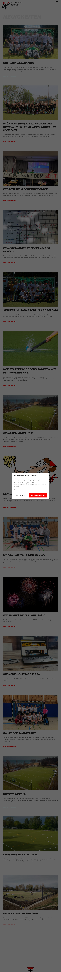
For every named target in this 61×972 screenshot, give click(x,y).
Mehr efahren (18, 490)
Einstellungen (20, 495)
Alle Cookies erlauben (38, 495)
